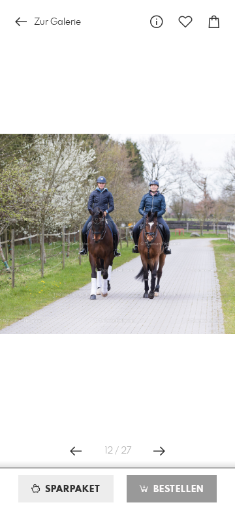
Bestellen (177, 489)
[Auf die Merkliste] (185, 22)
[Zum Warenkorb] (214, 22)
